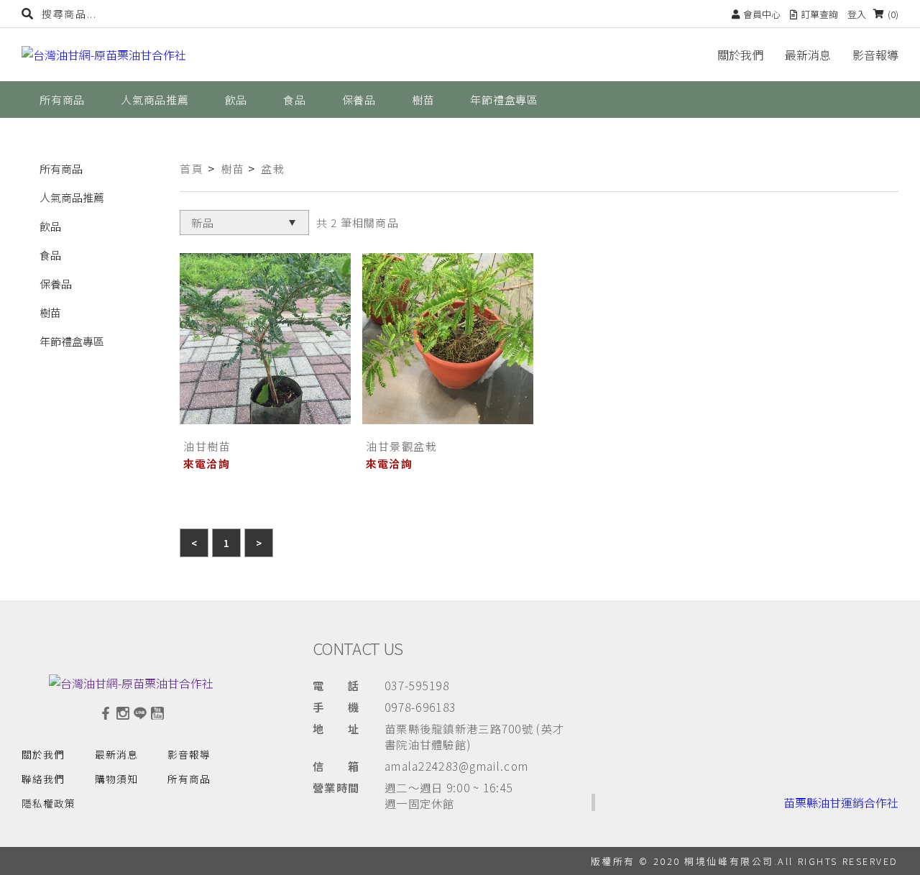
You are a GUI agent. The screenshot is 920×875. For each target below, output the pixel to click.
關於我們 (740, 54)
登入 (856, 14)
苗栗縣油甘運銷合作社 (840, 802)
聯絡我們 (43, 778)
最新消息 (808, 54)
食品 (50, 254)
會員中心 (762, 14)
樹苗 (50, 312)
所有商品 (61, 168)
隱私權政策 (48, 803)
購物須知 (116, 778)
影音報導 (875, 54)
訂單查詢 (819, 14)
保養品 (56, 283)
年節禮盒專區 (72, 341)
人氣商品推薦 (72, 197)
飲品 (50, 226)
